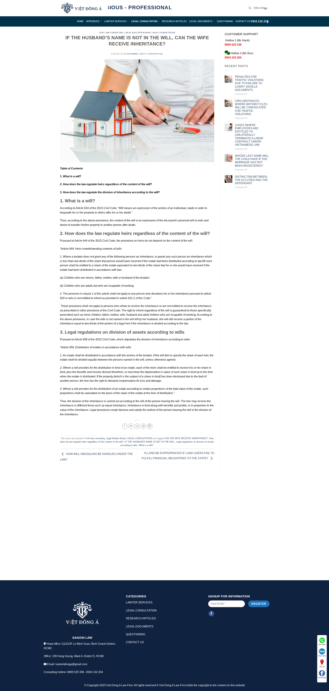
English (259, 8)
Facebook (322, 677)
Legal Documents (200, 21)
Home (80, 21)
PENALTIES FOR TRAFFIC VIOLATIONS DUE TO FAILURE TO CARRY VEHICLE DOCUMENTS (249, 83)
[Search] (250, 8)
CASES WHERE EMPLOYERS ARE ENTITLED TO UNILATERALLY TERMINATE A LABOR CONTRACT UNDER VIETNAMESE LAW (249, 135)
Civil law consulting (111, 33)
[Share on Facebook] (125, 426)
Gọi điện (322, 644)
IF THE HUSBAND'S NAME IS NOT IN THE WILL (150, 441)
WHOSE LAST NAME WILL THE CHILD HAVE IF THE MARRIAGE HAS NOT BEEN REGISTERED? (252, 160)
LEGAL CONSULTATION (144, 21)
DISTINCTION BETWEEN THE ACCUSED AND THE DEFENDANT (251, 180)
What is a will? (146, 445)
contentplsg (155, 54)
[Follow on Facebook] (211, 614)
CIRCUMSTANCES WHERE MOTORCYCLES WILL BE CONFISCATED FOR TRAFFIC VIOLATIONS (251, 107)
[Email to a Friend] (137, 426)
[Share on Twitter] (131, 426)
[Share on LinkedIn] (150, 426)
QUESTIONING (225, 21)
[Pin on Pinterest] (143, 426)
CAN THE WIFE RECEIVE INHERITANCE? (186, 438)
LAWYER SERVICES (115, 21)
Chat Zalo (322, 656)
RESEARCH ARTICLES (141, 618)
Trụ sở (322, 667)
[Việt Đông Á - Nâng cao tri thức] (81, 8)
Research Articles (174, 21)
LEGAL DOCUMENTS (139, 626)
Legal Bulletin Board (137, 33)
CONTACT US (242, 21)
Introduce (93, 21)
